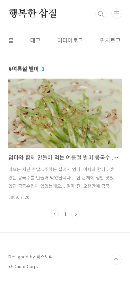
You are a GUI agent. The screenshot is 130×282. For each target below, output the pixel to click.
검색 (101, 14)
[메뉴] (116, 13)
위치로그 (110, 40)
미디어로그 (70, 40)
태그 (35, 40)
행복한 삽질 (33, 14)
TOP (116, 259)
